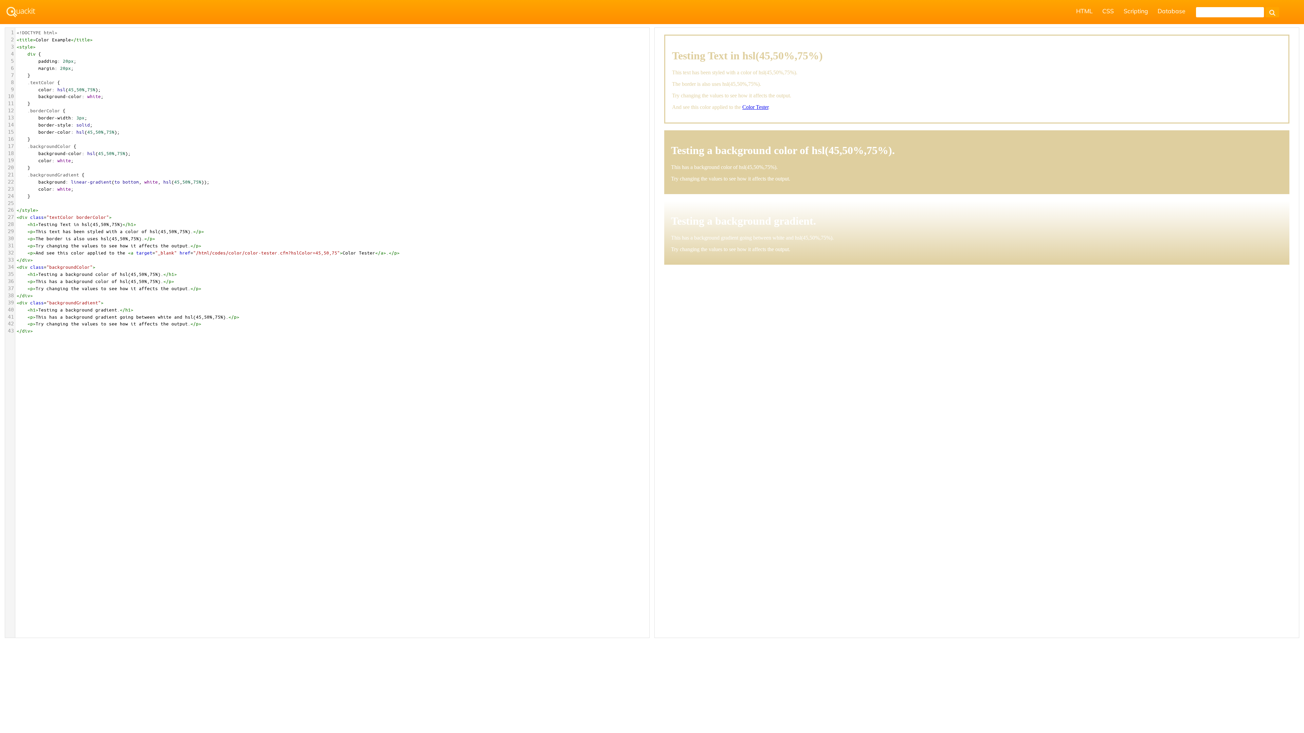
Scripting (1136, 11)
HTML (1084, 11)
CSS (1108, 11)
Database (1171, 11)
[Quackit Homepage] (21, 12)
